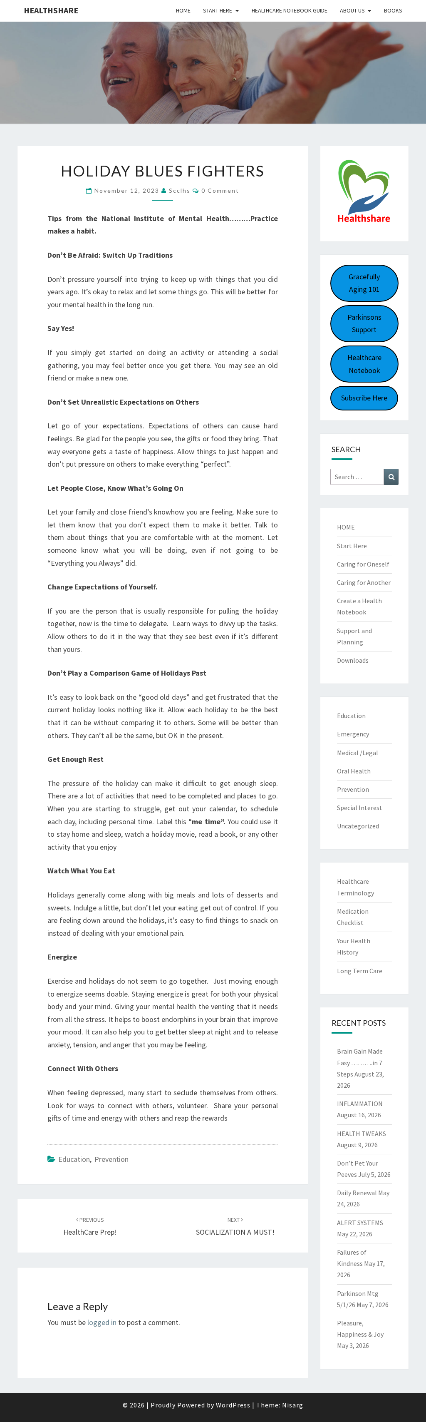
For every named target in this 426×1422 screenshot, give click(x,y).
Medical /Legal (357, 752)
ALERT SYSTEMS (360, 1222)
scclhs (180, 190)
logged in (101, 1322)
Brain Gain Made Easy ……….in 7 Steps (360, 1062)
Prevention (111, 1159)
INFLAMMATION (360, 1103)
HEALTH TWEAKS (361, 1133)
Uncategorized (358, 826)
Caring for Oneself (363, 564)
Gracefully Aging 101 (364, 283)
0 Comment (220, 190)
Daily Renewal (357, 1192)
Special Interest (359, 807)
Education (74, 1159)
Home (183, 10)
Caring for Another (364, 582)
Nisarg (292, 1405)
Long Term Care (359, 971)
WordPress (233, 1405)
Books (393, 10)
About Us (352, 10)
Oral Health (354, 771)
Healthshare (51, 10)
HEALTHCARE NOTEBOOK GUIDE (289, 10)
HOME (346, 527)
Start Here (217, 10)
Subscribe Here (364, 398)
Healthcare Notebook (364, 364)
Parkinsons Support (364, 323)
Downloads (353, 660)
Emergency (353, 734)
